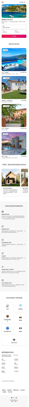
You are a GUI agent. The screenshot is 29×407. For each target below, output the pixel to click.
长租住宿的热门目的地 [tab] (6, 355)
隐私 (12, 401)
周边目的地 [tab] (15, 355)
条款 (16, 401)
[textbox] (8, 32)
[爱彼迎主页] (3, 2)
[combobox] (14, 27)
